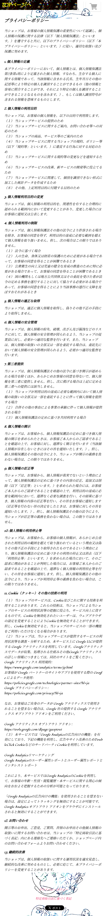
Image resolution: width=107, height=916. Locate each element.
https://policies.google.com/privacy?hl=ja (33, 693)
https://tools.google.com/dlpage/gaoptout (33, 729)
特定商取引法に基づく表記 (53, 899)
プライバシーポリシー (53, 890)
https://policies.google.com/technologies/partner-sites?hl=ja (46, 683)
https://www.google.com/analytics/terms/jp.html (38, 667)
